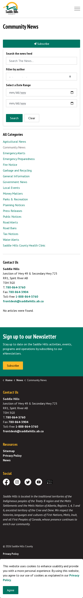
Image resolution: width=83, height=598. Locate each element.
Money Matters (13, 193)
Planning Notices (14, 205)
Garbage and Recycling (17, 170)
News (7, 460)
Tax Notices (10, 234)
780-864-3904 (18, 292)
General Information (16, 176)
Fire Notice (10, 165)
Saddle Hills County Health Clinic (24, 245)
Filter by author (15, 69)
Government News (15, 182)
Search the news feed (19, 53)
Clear (31, 118)
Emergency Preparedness (19, 159)
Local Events (11, 188)
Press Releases (12, 211)
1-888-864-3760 (26, 296)
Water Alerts (11, 240)
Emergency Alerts (14, 153)
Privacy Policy (12, 455)
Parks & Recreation (15, 199)
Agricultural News (14, 141)
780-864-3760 (15, 287)
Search (14, 118)
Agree (10, 590)
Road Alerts (10, 222)
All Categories (13, 134)
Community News (14, 147)
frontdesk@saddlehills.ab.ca (23, 301)
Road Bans (10, 228)
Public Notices (12, 216)
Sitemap (9, 451)
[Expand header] (77, 8)
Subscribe (42, 44)
